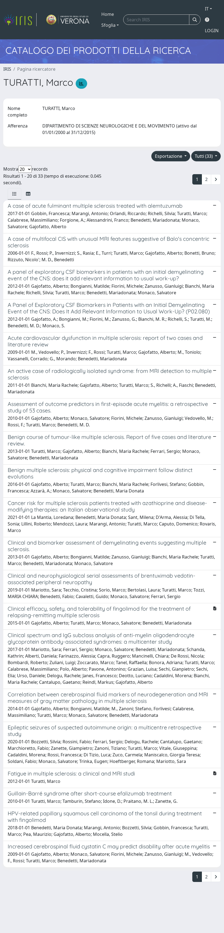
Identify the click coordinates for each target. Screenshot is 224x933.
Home (107, 14)
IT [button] (207, 9)
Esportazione (169, 156)
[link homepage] (20, 19)
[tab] (14, 194)
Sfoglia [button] (108, 25)
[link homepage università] (68, 19)
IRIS (7, 69)
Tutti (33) (204, 156)
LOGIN (212, 31)
